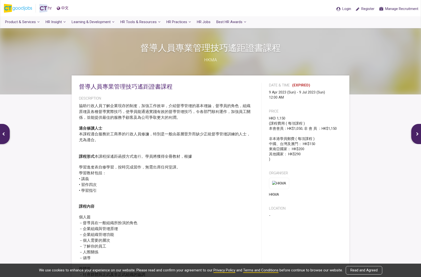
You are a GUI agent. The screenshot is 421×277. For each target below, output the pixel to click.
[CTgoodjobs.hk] (21, 8)
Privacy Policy (224, 270)
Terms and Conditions (260, 270)
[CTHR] (45, 8)
